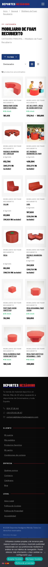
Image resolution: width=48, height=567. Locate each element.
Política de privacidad (25, 563)
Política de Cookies (12, 506)
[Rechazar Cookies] (44, 552)
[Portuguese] (5, 563)
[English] (3, 563)
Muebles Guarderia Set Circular (11, 152)
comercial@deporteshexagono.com (22, 417)
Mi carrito (8, 450)
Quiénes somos (11, 470)
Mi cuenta (8, 435)
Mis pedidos (9, 440)
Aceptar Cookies (15, 559)
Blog (6, 485)
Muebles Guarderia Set (34, 256)
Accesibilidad (10, 516)
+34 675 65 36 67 (14, 412)
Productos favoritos (13, 445)
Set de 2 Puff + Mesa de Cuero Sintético (35, 106)
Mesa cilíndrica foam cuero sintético (11, 355)
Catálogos (8, 480)
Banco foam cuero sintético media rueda (10, 107)
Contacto (8, 475)
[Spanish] (8, 563)
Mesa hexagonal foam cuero (35, 309)
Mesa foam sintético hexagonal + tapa (35, 355)
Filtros (10, 57)
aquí (30, 555)
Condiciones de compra (14, 455)
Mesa (5, 255)
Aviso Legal (9, 501)
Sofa (28, 204)
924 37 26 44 (13, 408)
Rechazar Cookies (33, 559)
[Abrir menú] (43, 4)
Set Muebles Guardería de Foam (34, 152)
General (14, 11)
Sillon (5, 204)
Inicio (5, 11)
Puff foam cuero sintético (9, 309)
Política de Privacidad (13, 511)
